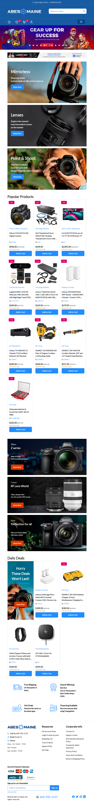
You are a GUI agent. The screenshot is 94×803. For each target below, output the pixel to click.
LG (64, 242)
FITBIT (13, 662)
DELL (39, 242)
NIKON (13, 242)
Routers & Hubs (68, 287)
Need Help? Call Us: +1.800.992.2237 (48, 2)
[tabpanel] (47, 37)
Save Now (17, 467)
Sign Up (54, 788)
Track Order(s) (47, 743)
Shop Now (17, 87)
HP (38, 662)
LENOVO (40, 301)
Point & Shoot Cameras (18, 228)
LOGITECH (15, 301)
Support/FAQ (47, 746)
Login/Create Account (50, 735)
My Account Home (49, 731)
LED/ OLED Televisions (71, 228)
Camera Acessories (16, 287)
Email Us (18, 737)
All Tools (38, 346)
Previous (2, 38)
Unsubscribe (12, 792)
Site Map (45, 750)
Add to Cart (20, 253)
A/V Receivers (15, 346)
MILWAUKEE (15, 418)
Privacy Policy (71, 751)
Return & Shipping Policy (75, 759)
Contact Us (70, 731)
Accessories (14, 649)
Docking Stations (42, 228)
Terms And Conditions (74, 755)
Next (91, 38)
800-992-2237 (22, 733)
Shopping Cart (47, 739)
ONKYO (14, 359)
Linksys (66, 301)
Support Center (72, 735)
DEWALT (40, 359)
